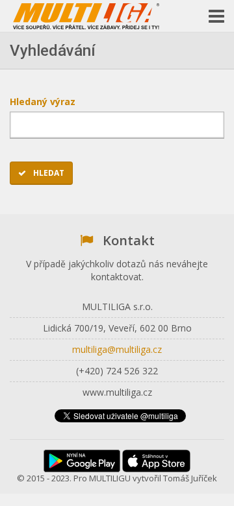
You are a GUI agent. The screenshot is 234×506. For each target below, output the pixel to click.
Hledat (47, 172)
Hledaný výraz (47, 101)
